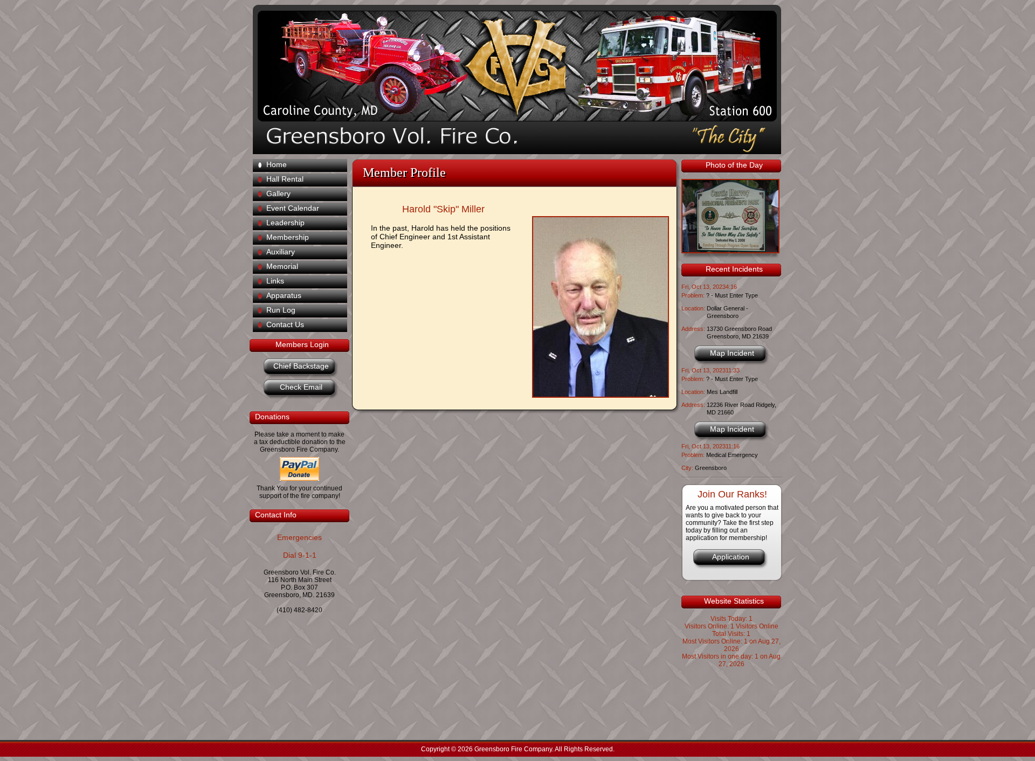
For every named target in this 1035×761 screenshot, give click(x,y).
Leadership (285, 222)
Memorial (282, 266)
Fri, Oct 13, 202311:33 (710, 370)
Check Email (301, 387)
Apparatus (283, 295)
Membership (287, 237)
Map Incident (732, 353)
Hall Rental (284, 179)
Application (730, 556)
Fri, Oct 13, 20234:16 (709, 286)
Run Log (280, 310)
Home (276, 164)
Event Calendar (292, 208)
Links (275, 280)
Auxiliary (280, 251)
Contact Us (285, 324)
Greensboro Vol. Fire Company (509, 64)
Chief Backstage (301, 366)
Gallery (278, 193)
